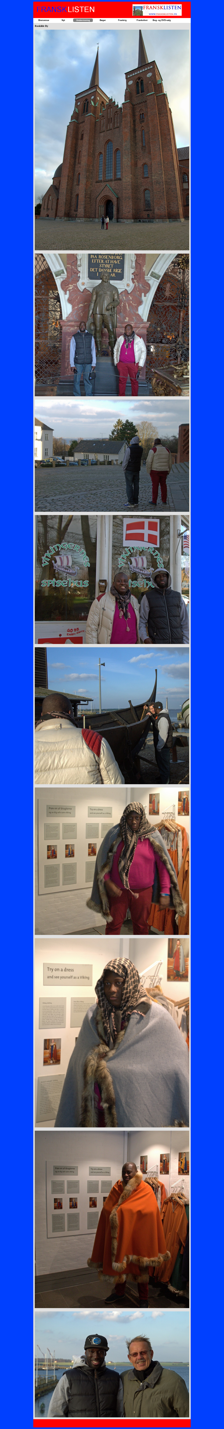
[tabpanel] (112, 724)
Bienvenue (43, 20)
